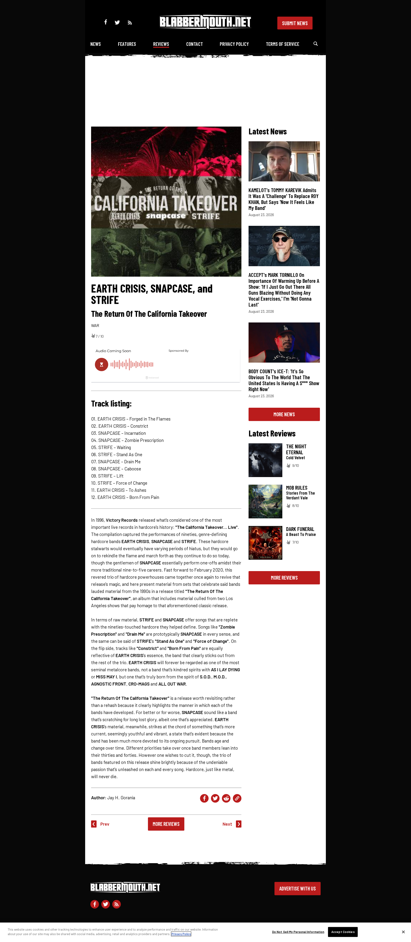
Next (227, 824)
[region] (205, 932)
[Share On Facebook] (204, 798)
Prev (104, 824)
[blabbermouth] (205, 27)
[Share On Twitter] (215, 798)
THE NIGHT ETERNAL (296, 449)
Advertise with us (297, 888)
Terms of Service (282, 44)
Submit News (295, 23)
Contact (194, 44)
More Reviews (166, 824)
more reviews (284, 577)
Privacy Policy (234, 44)
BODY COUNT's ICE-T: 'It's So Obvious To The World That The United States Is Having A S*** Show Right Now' (284, 380)
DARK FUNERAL (300, 528)
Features (127, 44)
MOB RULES (296, 487)
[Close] (403, 932)
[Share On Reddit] (226, 798)
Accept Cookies (343, 932)
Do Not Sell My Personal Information (298, 932)
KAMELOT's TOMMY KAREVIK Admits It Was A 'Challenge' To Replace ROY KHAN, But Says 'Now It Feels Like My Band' (284, 199)
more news (284, 414)
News (95, 44)
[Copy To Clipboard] (237, 798)
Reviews (161, 44)
